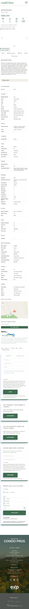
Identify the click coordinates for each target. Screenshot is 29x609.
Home (2, 348)
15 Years (12, 492)
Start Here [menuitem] (14, 550)
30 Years (7, 492)
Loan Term (5, 489)
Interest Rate (6, 505)
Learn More (10, 415)
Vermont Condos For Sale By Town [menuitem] (14, 555)
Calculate (14, 512)
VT (9, 348)
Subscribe (10, 475)
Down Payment (6, 501)
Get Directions (14, 327)
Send (10, 391)
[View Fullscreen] (3, 308)
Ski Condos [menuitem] (14, 553)
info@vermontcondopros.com (14, 572)
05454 (20, 348)
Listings (6, 348)
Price (4, 496)
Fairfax (16, 348)
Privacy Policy (18, 387)
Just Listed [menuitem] (14, 557)
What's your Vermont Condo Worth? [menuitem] (14, 560)
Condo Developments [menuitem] (14, 552)
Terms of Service (10, 397)
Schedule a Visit (20, 355)
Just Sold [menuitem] (14, 558)
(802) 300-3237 (14, 567)
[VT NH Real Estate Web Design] (14, 605)
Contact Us (8, 355)
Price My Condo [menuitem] (14, 561)
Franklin (12, 348)
